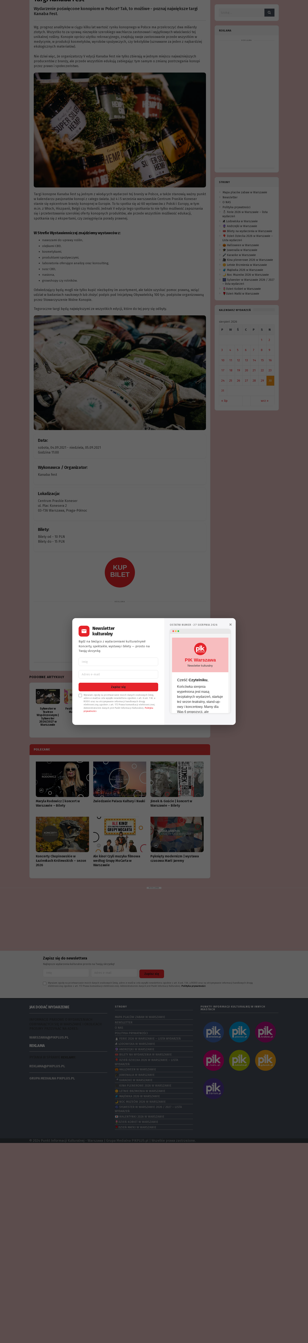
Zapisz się (118, 687)
